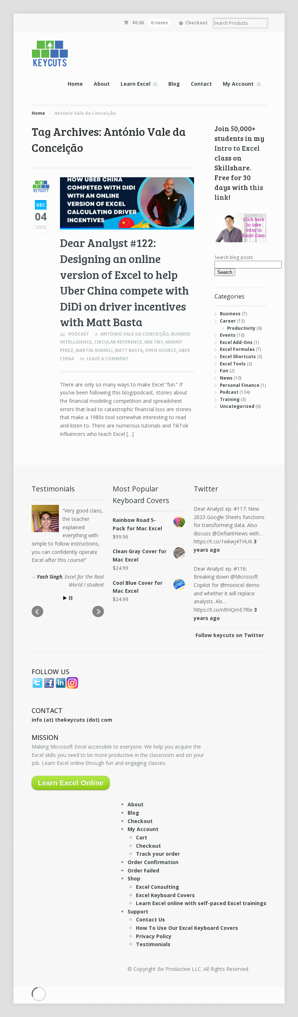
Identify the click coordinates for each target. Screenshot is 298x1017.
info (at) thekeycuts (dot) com (72, 719)
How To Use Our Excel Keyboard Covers (187, 927)
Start (65, 598)
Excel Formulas (237, 349)
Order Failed (143, 870)
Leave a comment (107, 359)
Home (75, 83)
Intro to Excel (237, 148)
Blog (174, 83)
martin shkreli (94, 350)
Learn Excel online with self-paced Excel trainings (201, 903)
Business (230, 314)
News (226, 378)
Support (138, 911)
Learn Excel (135, 83)
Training (229, 399)
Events (227, 335)
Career (228, 321)
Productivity (241, 328)
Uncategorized (237, 406)
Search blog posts (233, 257)
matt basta (129, 350)
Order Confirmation (153, 862)
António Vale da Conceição (134, 334)
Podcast (78, 334)
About (102, 83)
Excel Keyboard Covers (165, 895)
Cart (141, 837)
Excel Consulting (157, 886)
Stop (70, 598)
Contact (201, 83)
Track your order (158, 853)
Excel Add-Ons (236, 342)
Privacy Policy (154, 936)
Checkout (196, 23)
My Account (238, 83)
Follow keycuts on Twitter (230, 635)
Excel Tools (233, 364)
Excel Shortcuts (238, 356)
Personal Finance (239, 385)
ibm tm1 (153, 342)
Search (224, 272)
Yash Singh (49, 576)
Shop (134, 878)
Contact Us (150, 919)
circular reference (118, 342)
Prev (37, 611)
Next (98, 611)
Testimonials (153, 944)
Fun (224, 371)
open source (160, 350)
